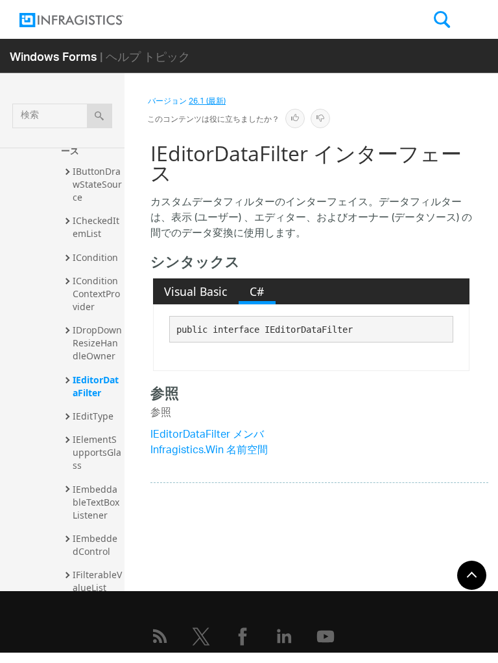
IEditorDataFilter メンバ (207, 435)
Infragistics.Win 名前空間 (209, 451)
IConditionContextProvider (96, 294)
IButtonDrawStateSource (97, 184)
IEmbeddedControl (95, 544)
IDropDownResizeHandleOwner (97, 343)
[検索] (99, 116)
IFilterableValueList (97, 581)
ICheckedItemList (96, 227)
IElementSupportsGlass (97, 452)
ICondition (95, 257)
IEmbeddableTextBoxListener (96, 502)
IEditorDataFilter (96, 386)
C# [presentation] (257, 291)
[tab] (196, 291)
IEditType (93, 416)
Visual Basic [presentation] (195, 291)
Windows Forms (53, 56)
